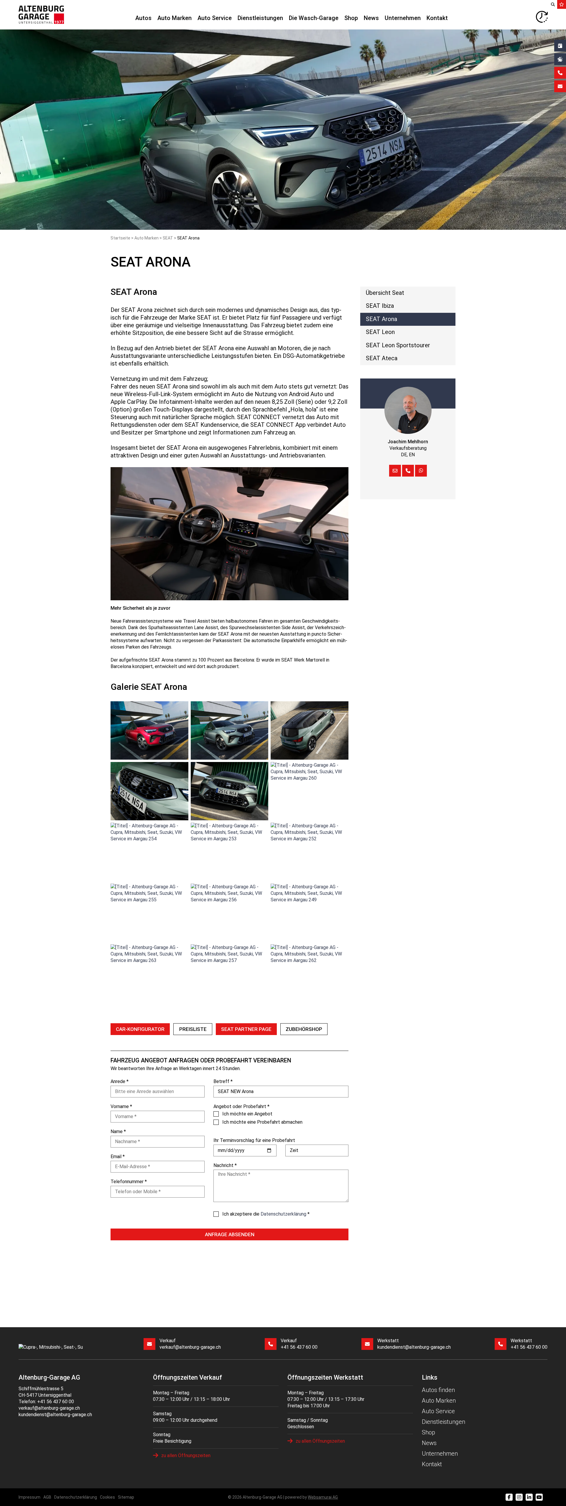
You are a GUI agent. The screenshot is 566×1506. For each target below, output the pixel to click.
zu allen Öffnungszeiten (185, 1455)
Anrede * (120, 1081)
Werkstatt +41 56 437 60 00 (529, 1344)
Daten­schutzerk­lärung (283, 1214)
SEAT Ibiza (380, 305)
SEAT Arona (381, 319)
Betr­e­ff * (223, 1081)
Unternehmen (403, 18)
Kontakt (437, 18)
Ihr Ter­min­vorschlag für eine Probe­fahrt (254, 1140)
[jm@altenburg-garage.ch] (395, 471)
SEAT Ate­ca (381, 358)
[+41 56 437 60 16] (408, 471)
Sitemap (126, 1497)
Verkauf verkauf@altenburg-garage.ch (190, 1344)
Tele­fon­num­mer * (129, 1181)
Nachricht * (225, 1165)
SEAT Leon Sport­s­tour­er (398, 345)
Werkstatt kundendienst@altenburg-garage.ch (414, 1344)
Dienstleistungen (260, 18)
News (371, 18)
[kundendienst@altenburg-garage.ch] (560, 86)
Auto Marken (174, 18)
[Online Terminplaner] (560, 46)
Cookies (107, 1497)
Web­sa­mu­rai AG (323, 1497)
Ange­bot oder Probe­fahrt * (241, 1106)
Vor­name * (121, 1106)
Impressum (29, 1497)
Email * (118, 1156)
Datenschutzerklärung (75, 1497)
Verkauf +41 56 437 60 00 (299, 1344)
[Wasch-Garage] (560, 59)
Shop (351, 18)
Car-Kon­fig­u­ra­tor (140, 1029)
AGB (47, 1497)
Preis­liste (193, 1029)
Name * (118, 1131)
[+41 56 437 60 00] (560, 73)
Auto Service (215, 18)
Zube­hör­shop (304, 1029)
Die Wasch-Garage (313, 18)
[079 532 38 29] (421, 471)
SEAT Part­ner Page (246, 1029)
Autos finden (438, 1389)
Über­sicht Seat (385, 292)
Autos (143, 18)
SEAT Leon (380, 331)
